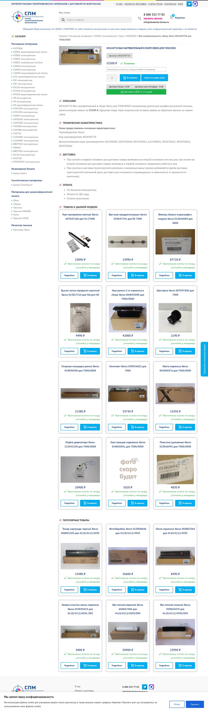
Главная (63, 35)
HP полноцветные (22, 97)
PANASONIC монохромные (26, 161)
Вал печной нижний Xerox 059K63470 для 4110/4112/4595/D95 (175, 609)
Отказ (177, 704)
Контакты (170, 3)
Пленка (17, 204)
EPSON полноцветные (24, 90)
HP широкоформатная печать (28, 105)
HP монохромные (22, 101)
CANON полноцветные (24, 69)
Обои (16, 200)
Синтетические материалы (26, 180)
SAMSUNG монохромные (25, 122)
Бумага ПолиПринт (22, 184)
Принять (195, 704)
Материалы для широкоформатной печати (31, 194)
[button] (96, 51)
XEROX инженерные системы (28, 62)
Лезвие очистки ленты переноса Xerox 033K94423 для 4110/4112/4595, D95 (80, 609)
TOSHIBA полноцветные (25, 129)
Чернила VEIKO (21, 218)
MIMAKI (17, 147)
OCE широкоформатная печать (29, 76)
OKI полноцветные (22, 80)
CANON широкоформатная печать (30, 73)
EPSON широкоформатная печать (30, 94)
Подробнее (69, 275)
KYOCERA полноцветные (25, 108)
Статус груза (155, 3)
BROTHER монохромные (25, 144)
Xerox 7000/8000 (127, 35)
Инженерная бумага (23, 168)
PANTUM (17, 158)
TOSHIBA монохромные (25, 126)
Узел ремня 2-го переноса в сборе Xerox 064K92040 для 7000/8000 (127, 295)
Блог (180, 3)
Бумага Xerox (20, 173)
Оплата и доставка (135, 3)
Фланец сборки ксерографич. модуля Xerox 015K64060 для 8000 (175, 219)
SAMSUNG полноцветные (25, 119)
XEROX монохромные (24, 58)
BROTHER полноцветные (25, 151)
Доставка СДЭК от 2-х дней (138, 91)
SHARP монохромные (24, 115)
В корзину (132, 77)
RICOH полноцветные (24, 154)
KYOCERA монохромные (25, 112)
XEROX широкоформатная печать (30, 51)
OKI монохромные (22, 83)
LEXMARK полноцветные (25, 140)
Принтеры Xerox (21, 229)
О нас (119, 3)
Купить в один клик (154, 77)
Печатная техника (21, 225)
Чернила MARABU (22, 211)
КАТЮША (18, 48)
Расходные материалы (24, 43)
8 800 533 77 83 (154, 14)
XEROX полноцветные (24, 55)
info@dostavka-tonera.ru (156, 22)
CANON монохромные (24, 66)
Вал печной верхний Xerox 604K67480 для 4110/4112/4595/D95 (127, 609)
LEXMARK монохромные (25, 137)
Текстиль (17, 207)
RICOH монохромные (24, 87)
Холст (16, 214)
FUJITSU (17, 133)
